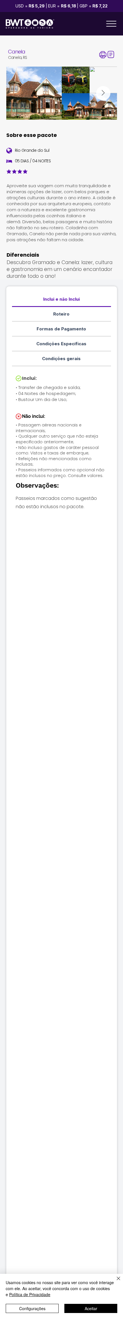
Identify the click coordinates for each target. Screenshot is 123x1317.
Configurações (32, 1308)
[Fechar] (115, 1282)
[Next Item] (103, 93)
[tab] (61, 299)
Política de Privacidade (29, 1294)
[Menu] (111, 24)
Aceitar (91, 1308)
